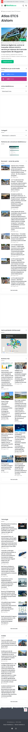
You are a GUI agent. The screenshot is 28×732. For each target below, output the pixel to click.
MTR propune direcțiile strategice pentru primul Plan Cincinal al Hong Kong (7, 467)
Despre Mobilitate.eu (8, 724)
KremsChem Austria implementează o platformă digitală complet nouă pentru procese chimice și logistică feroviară (9, 583)
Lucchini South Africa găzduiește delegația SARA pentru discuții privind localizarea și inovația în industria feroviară (21, 469)
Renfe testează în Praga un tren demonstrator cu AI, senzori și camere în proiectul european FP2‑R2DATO (9, 620)
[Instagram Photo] (6, 713)
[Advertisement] (14, 111)
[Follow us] (25, 710)
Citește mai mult (7, 61)
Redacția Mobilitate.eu (7, 42)
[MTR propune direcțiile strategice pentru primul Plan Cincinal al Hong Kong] (7, 459)
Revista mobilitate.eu (20, 724)
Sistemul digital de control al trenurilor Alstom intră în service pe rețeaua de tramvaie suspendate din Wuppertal (14, 48)
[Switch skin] (23, 6)
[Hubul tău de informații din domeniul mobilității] (10, 5)
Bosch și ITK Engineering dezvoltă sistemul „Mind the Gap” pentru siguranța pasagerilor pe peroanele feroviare (8, 595)
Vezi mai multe (14, 290)
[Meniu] (2, 6)
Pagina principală (6, 11)
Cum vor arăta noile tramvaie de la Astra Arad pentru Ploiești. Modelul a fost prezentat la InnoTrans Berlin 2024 (9, 643)
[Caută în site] (26, 6)
